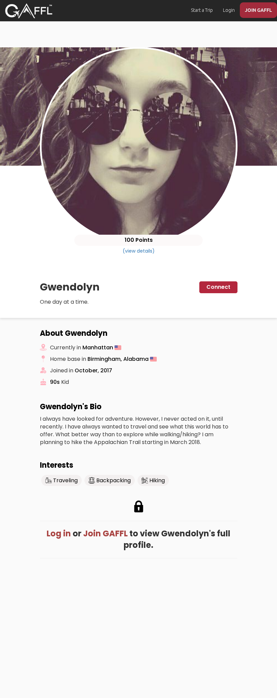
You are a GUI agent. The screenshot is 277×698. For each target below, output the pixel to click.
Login (229, 10)
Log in (59, 533)
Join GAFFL (105, 533)
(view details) (139, 251)
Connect (218, 287)
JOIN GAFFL (258, 10)
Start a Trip (202, 10)
